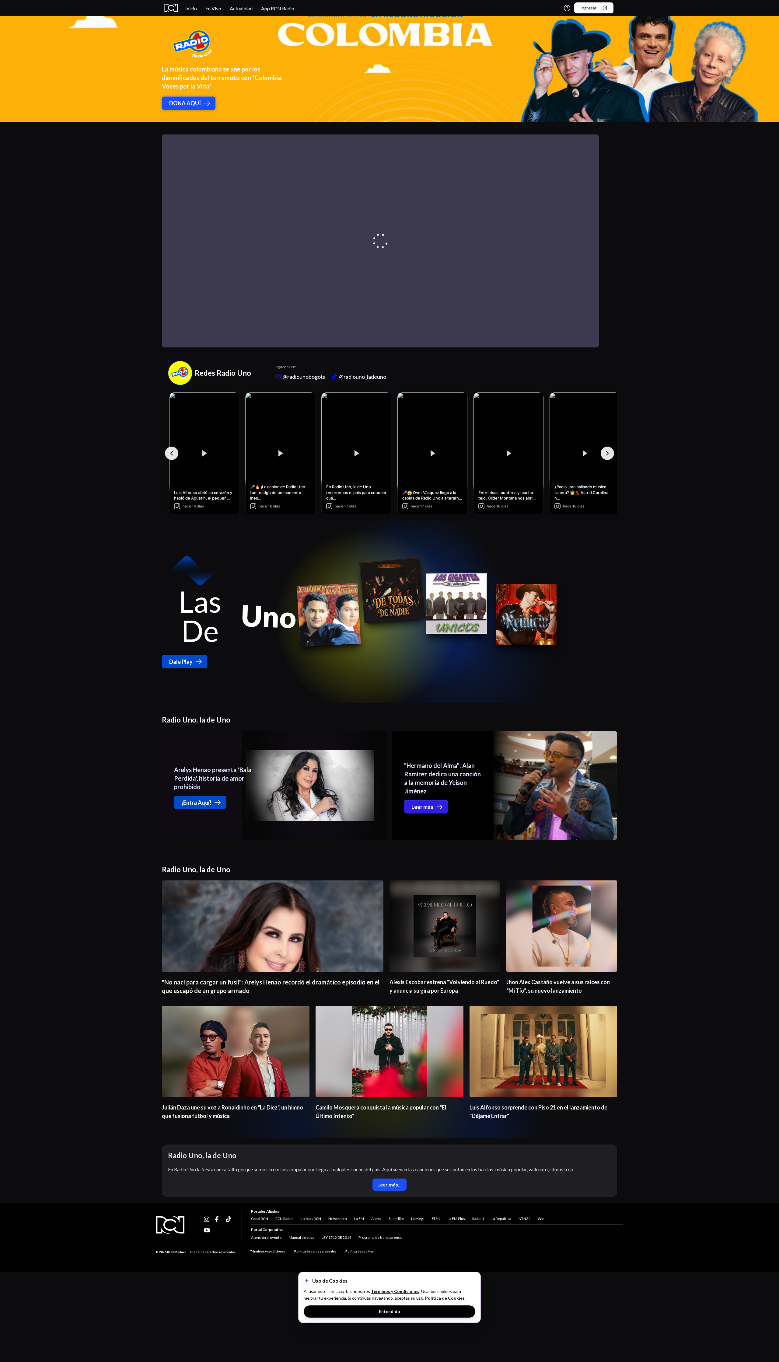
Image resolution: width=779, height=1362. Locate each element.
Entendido (389, 1311)
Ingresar (588, 7)
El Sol (436, 1218)
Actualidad (241, 8)
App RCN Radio (277, 8)
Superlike (396, 1218)
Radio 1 (478, 1218)
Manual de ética (301, 1237)
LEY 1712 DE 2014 (336, 1237)
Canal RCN (259, 1218)
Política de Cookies (445, 1298)
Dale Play (181, 661)
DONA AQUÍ (185, 103)
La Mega (417, 1218)
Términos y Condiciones (395, 1291)
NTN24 (524, 1218)
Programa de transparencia (380, 1237)
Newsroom (337, 1218)
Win (541, 1218)
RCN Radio (283, 1218)
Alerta (376, 1218)
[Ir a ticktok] (207, 1219)
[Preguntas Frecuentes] (567, 8)
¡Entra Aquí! (196, 802)
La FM (359, 1218)
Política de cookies (359, 1251)
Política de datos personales (315, 1251)
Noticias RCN (310, 1218)
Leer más (422, 806)
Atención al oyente (266, 1237)
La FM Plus (456, 1218)
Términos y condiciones (267, 1251)
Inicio (191, 8)
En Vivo (213, 8)
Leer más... (389, 1184)
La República (501, 1218)
